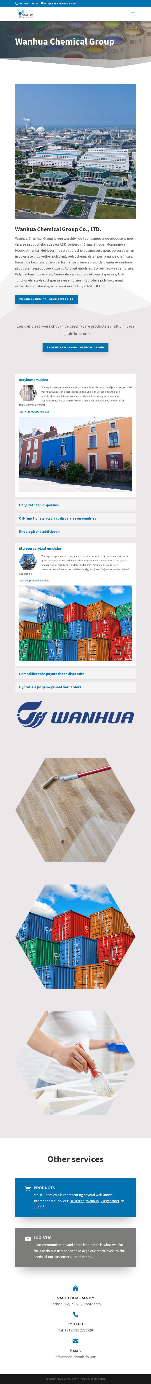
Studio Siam (98, 1378)
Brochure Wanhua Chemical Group (75, 347)
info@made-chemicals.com (75, 1357)
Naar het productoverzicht (34, 411)
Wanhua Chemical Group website (46, 299)
